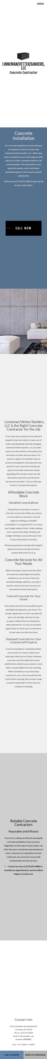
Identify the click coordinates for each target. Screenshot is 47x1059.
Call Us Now (12, 1055)
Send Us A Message (35, 1055)
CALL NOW (24, 230)
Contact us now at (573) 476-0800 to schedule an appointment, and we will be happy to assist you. (23, 874)
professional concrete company (27, 446)
